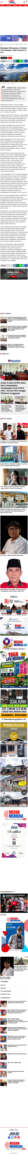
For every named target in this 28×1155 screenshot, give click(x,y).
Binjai (20, 5)
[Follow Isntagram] (15, 1137)
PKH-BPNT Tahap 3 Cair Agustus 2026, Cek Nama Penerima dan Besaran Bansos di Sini (17, 1038)
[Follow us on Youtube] (18, 1137)
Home (1, 44)
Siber (16, 1130)
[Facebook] (26, 61)
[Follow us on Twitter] (12, 1137)
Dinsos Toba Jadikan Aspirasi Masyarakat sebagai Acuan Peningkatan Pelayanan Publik (16, 346)
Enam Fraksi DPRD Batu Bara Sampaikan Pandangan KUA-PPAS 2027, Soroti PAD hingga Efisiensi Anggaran (13, 388)
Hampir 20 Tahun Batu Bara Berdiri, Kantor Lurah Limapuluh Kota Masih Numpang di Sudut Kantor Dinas (13, 511)
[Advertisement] (14, 21)
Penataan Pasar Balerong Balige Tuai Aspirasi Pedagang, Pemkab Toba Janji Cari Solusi (17, 337)
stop (10, 57)
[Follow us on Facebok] (9, 1137)
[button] (26, 0)
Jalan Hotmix (11, 44)
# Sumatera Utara (5, 994)
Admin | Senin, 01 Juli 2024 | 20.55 (6, 55)
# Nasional (3, 988)
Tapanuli (15, 5)
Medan (2, 5)
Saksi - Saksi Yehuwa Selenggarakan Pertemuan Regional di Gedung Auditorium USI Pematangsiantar (17, 1020)
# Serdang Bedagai (5, 991)
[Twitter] (23, 61)
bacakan (4, 57)
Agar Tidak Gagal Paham (14, 1062)
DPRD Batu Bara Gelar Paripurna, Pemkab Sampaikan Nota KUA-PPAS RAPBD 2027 (20, 408)
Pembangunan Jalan (19, 44)
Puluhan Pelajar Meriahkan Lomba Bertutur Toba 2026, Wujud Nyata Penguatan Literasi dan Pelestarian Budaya (17, 319)
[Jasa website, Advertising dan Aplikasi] (14, 280)
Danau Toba (5, 44)
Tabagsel (8, 5)
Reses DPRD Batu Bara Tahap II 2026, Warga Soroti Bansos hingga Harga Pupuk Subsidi (6, 408)
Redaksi (11, 1130)
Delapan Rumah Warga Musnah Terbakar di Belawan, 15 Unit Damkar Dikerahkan (16, 1081)
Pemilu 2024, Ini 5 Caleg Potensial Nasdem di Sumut (17, 1045)
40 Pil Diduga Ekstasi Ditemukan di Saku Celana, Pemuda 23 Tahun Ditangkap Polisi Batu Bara (17, 1011)
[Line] (20, 61)
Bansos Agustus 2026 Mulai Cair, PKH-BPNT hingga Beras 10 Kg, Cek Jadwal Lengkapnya (17, 1029)
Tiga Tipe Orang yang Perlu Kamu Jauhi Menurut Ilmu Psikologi (17, 1002)
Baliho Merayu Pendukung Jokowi (17, 1053)
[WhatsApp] (17, 61)
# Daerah (2, 985)
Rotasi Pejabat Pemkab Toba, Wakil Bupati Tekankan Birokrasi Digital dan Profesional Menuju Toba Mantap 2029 (17, 328)
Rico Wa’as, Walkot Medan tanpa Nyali (11, 555)
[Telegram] (14, 61)
